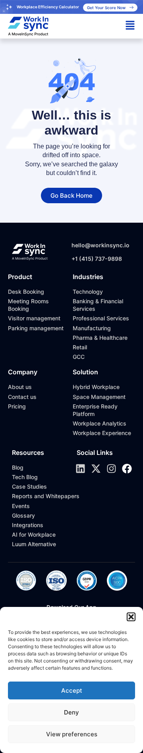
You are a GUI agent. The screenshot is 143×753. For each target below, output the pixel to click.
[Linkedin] (80, 469)
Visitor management (34, 318)
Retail (80, 347)
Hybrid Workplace (96, 386)
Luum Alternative (34, 544)
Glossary (23, 515)
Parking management (36, 328)
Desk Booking (26, 291)
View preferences (71, 734)
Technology (88, 291)
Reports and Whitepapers (45, 496)
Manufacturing (92, 328)
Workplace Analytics (99, 423)
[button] (131, 617)
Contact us (22, 396)
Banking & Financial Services (98, 305)
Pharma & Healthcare (100, 337)
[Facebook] (127, 469)
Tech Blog (25, 477)
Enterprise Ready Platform (95, 410)
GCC (79, 356)
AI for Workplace (34, 534)
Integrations (27, 525)
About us (20, 386)
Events (21, 506)
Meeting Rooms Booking (28, 305)
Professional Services (101, 318)
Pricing (17, 406)
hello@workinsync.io (100, 245)
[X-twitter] (96, 469)
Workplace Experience (102, 432)
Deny (71, 712)
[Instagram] (111, 469)
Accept (71, 690)
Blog (17, 467)
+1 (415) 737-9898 (97, 258)
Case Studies (29, 486)
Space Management (99, 396)
